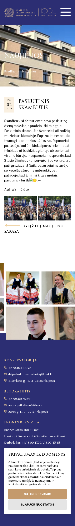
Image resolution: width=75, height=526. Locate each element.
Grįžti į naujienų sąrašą (34, 229)
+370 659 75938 (19, 399)
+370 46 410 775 (19, 368)
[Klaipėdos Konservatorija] (30, 12)
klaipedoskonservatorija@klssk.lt (30, 374)
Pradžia (9, 71)
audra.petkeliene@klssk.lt (25, 405)
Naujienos (29, 71)
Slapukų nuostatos (37, 504)
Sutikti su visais (37, 494)
